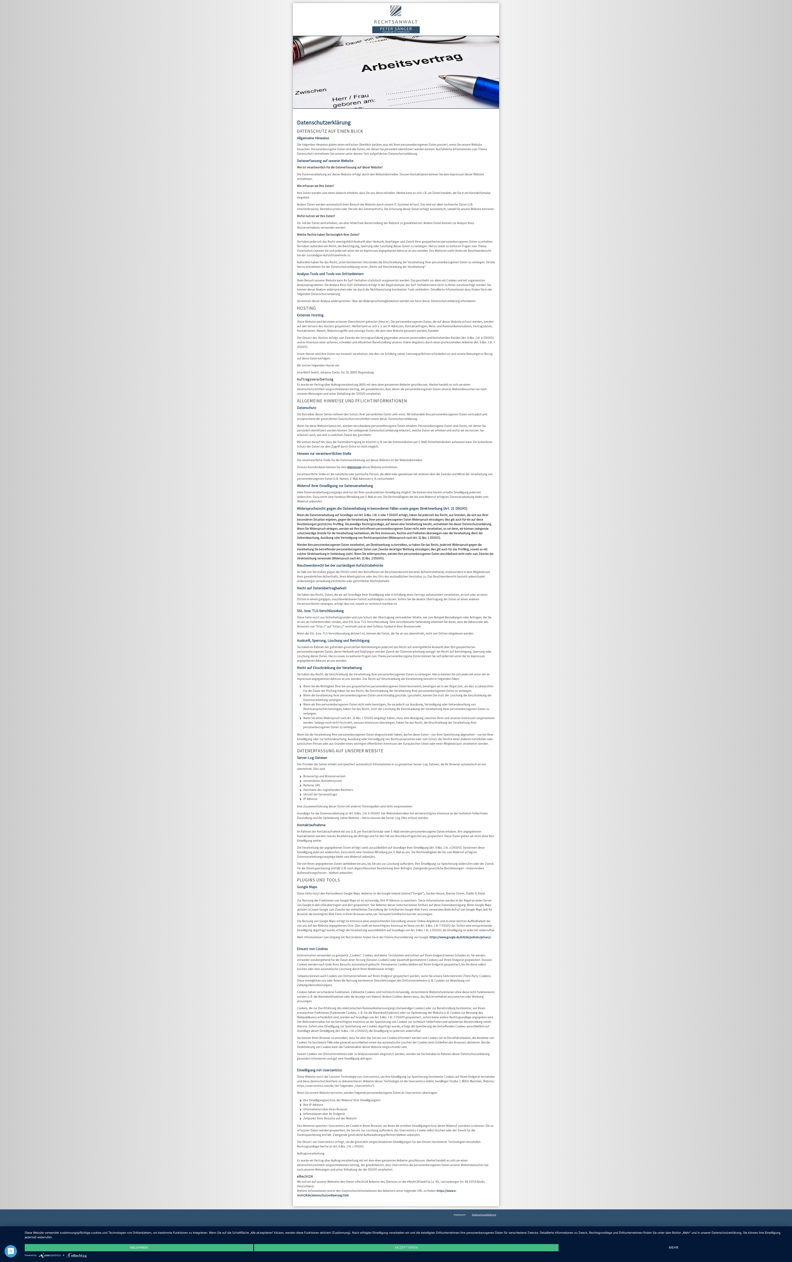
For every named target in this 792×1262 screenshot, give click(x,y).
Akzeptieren (406, 1247)
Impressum (354, 467)
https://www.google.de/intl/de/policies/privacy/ (460, 937)
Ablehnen (139, 1247)
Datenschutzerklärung (484, 1215)
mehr (674, 1247)
